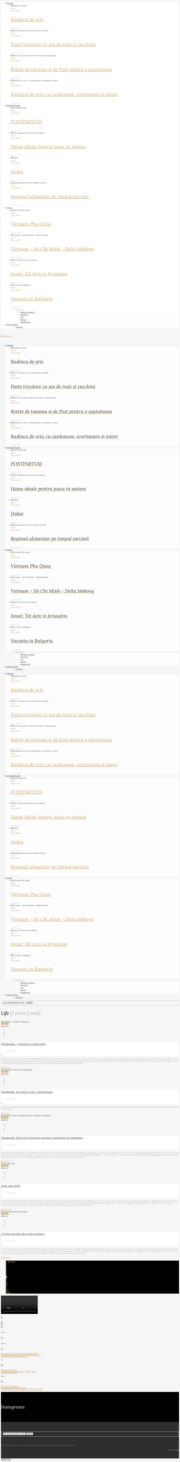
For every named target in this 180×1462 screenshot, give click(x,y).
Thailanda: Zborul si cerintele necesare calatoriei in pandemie (42, 1138)
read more (5, 1024)
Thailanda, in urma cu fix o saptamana (27, 1092)
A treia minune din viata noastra (23, 1234)
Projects (24, 315)
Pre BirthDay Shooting (14, 1356)
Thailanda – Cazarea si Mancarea (23, 1044)
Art (22, 317)
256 (7, 1290)
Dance (23, 319)
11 (7, 1286)
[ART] (2, 1367)
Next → (9, 1292)
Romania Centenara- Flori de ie (19, 1371)
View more (15, 10)
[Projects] (2, 1350)
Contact (19, 327)
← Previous (10, 1262)
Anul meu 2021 (10, 1186)
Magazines (25, 322)
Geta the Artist (9, 1372)
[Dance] (2, 1383)
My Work (20, 310)
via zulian (176, 1450)
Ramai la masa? (28, 312)
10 (7, 1284)
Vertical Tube (12, 324)
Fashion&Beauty (13, 105)
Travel (9, 207)
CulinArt (10, 3)
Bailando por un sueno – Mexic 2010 (21, 1389)
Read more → (6, 1067)
